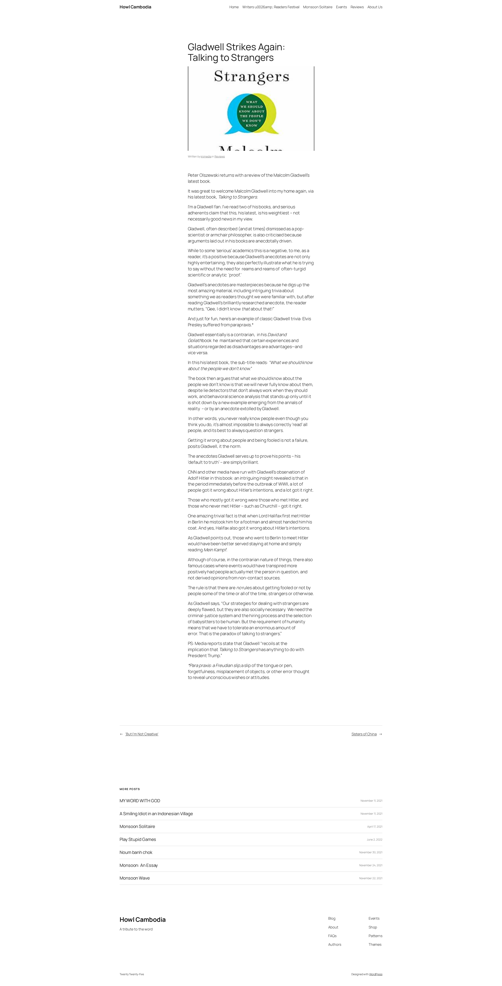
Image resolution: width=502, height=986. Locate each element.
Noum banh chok (136, 852)
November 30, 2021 (370, 852)
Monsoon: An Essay (139, 865)
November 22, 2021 (370, 878)
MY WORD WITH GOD (140, 800)
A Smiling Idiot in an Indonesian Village (156, 813)
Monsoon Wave (135, 878)
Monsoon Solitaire (137, 826)
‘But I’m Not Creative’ (141, 734)
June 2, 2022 (374, 839)
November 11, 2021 (371, 800)
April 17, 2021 (374, 826)
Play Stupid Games (138, 839)
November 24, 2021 (370, 865)
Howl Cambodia (135, 7)
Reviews (220, 156)
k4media (206, 156)
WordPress (375, 974)
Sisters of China (364, 734)
